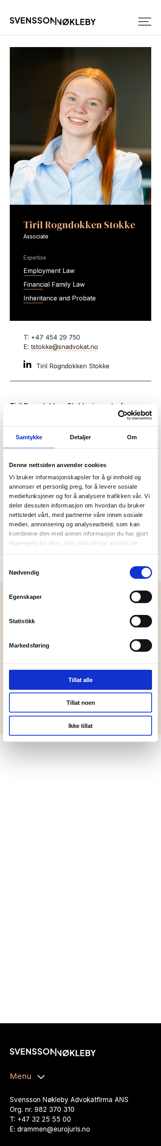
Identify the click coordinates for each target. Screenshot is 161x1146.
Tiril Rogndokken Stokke (71, 366)
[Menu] (144, 21)
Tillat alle (80, 679)
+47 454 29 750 (55, 337)
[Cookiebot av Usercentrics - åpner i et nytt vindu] (118, 415)
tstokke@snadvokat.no (64, 347)
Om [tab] (132, 436)
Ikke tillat (80, 725)
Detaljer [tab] (80, 436)
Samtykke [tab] (29, 436)
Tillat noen (80, 702)
